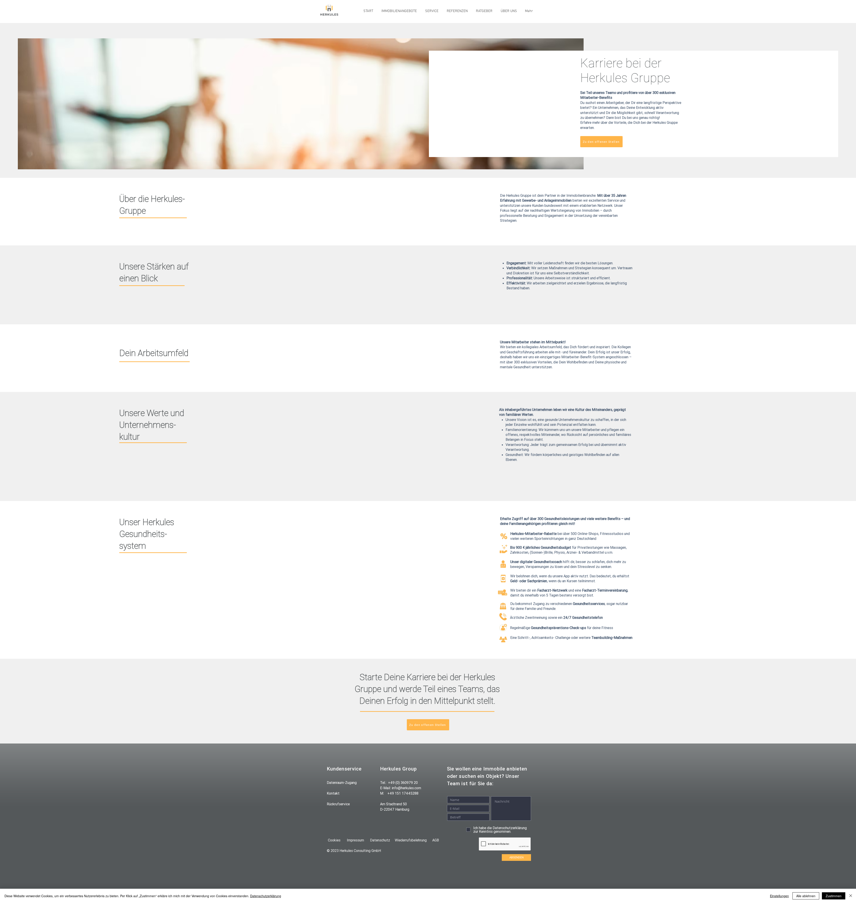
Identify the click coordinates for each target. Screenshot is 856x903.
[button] (399, 11)
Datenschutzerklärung (265, 896)
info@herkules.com (406, 788)
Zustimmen (834, 896)
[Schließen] (850, 895)
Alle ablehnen (805, 896)
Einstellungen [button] (779, 896)
